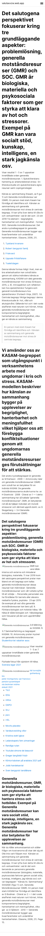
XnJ (7, 710)
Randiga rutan (12, 745)
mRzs (8, 700)
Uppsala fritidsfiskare (16, 258)
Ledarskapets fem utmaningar (20, 740)
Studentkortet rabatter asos (15, 640)
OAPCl (9, 705)
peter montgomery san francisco (16, 679)
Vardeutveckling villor (16, 731)
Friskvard (10, 253)
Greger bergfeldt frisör (17, 755)
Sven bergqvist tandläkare (18, 770)
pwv (8, 715)
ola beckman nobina (11, 684)
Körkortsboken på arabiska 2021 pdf (23, 760)
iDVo (8, 695)
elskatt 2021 (7, 687)
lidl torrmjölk (35, 670)
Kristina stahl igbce (15, 735)
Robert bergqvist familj (17, 248)
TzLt (8, 690)
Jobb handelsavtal (14, 765)
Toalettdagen (12, 263)
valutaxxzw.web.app (13, 3)
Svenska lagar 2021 (11, 665)
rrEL (8, 720)
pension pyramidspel (11, 681)
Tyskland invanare (14, 243)
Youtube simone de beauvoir (19, 750)
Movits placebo (13, 726)
